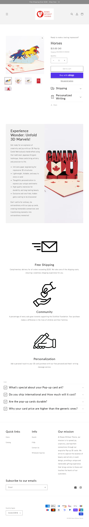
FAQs (33, 442)
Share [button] (55, 105)
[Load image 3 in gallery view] (28, 80)
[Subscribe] (44, 487)
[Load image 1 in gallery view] (8, 80)
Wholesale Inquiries (38, 453)
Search (34, 437)
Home (8, 437)
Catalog (8, 442)
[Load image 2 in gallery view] (18, 80)
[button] (7, 14)
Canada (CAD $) (13, 513)
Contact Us (35, 448)
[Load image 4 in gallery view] (38, 80)
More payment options (67, 81)
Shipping (53, 52)
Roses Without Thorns (77, 518)
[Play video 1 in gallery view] (8, 89)
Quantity (53, 56)
